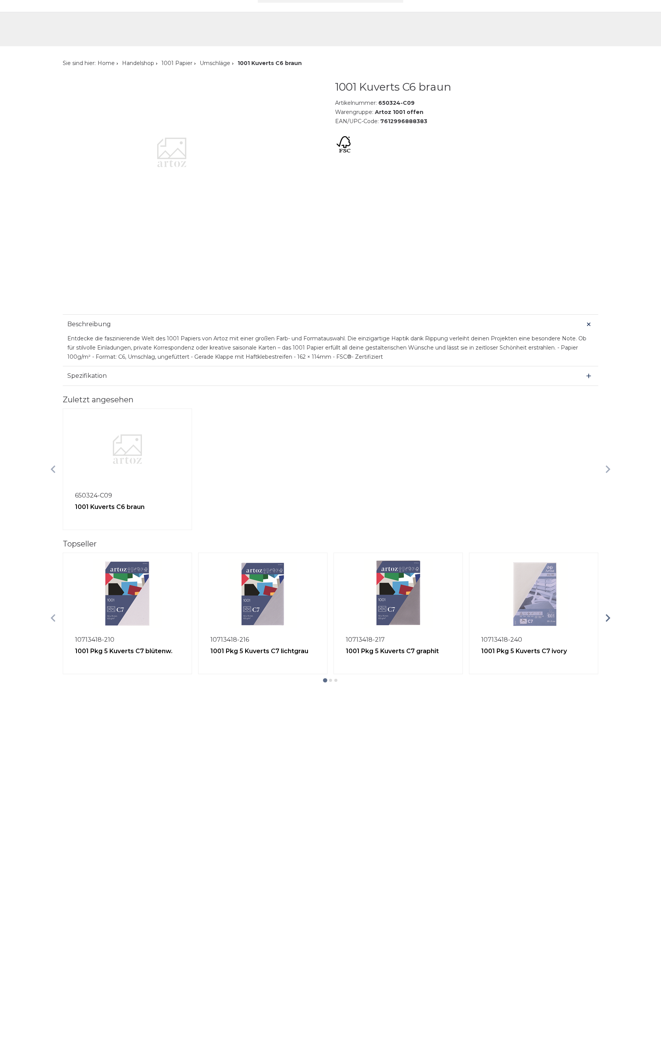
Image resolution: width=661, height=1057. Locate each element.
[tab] (325, 680)
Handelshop (138, 63)
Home (106, 63)
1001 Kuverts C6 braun (110, 507)
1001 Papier (176, 63)
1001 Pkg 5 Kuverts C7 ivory (524, 651)
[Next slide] (607, 469)
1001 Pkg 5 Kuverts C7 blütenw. (124, 651)
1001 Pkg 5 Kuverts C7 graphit (392, 651)
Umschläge (215, 63)
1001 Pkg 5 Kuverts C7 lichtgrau (259, 651)
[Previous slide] (53, 469)
